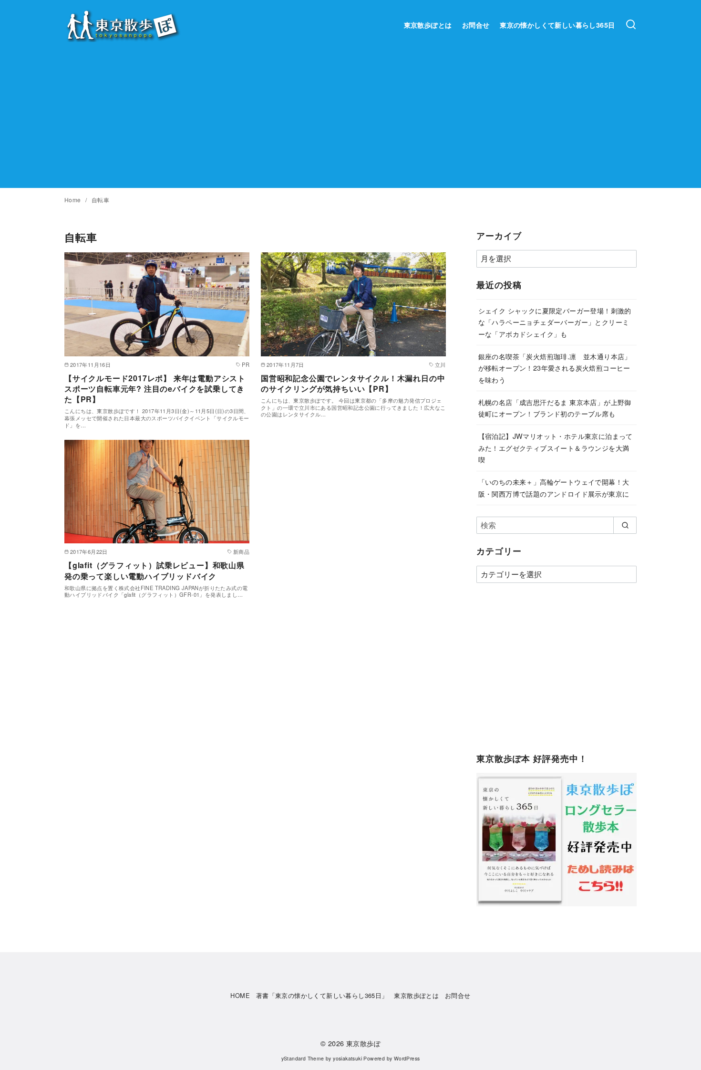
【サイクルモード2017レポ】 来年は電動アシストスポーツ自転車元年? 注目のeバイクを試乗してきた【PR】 (155, 389)
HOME (240, 995)
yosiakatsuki (347, 1058)
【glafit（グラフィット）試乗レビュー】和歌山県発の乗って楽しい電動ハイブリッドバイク (154, 570)
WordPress (407, 1058)
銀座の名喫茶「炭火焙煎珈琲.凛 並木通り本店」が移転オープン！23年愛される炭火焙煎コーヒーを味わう (554, 367)
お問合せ (476, 25)
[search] (625, 525)
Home (73, 200)
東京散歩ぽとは (428, 25)
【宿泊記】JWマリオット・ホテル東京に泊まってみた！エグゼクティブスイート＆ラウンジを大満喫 (555, 447)
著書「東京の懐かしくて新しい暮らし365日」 (322, 995)
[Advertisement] (350, 121)
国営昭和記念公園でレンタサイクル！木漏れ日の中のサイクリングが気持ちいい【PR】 (353, 383)
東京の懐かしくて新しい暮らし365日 (557, 25)
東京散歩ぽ (363, 1043)
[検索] (631, 24)
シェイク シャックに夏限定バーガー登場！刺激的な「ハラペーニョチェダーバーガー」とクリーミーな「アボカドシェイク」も (554, 322)
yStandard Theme (302, 1058)
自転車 (100, 200)
